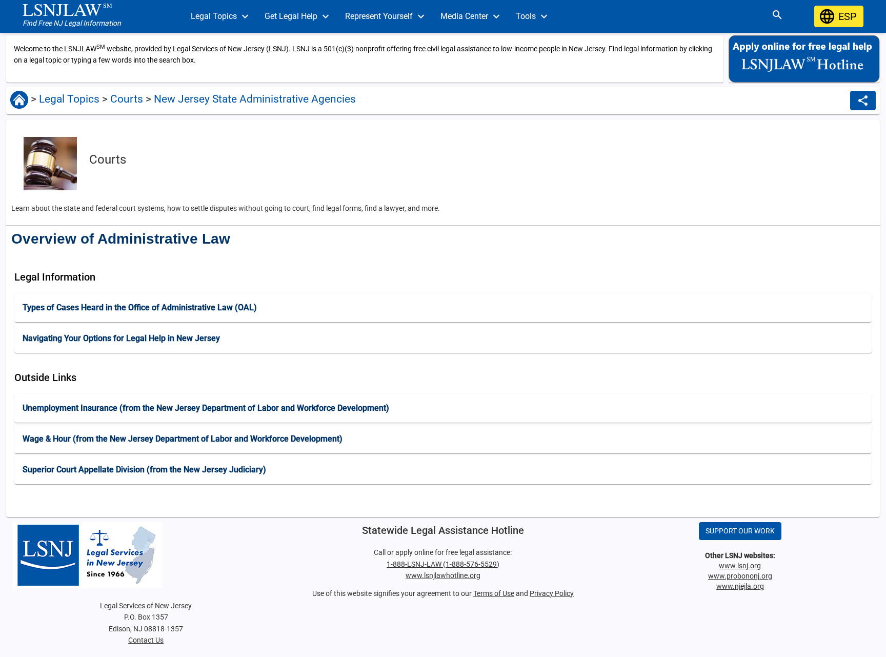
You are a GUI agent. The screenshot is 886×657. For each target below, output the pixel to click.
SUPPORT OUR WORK (740, 531)
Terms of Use (493, 593)
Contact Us (146, 640)
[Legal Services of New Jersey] (145, 555)
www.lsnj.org (740, 566)
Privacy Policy (552, 593)
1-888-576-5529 (471, 564)
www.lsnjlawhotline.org (443, 575)
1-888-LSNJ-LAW (415, 564)
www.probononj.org (740, 576)
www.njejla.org (740, 586)
